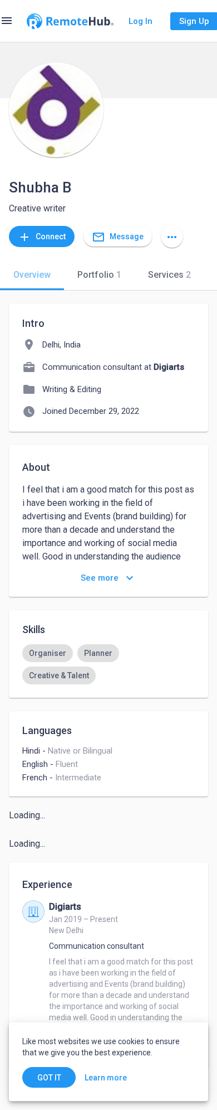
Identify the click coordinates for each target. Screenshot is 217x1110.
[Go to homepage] (70, 21)
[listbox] (108, 664)
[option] (47, 653)
